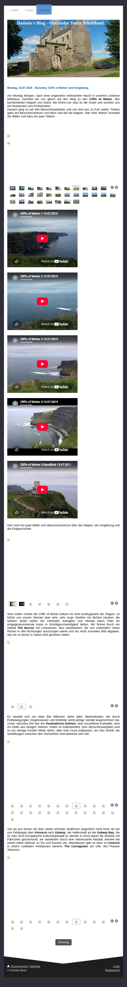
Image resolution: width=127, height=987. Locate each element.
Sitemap (35, 966)
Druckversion (19, 966)
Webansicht (112, 970)
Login (116, 966)
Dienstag (63, 942)
